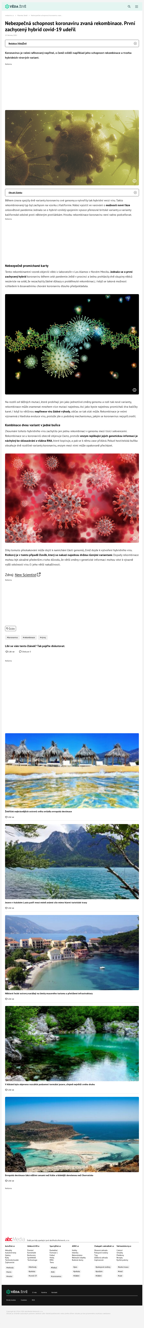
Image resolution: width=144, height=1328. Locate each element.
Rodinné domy (77, 1260)
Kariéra (44, 1292)
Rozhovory (31, 1255)
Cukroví (119, 1250)
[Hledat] (129, 6)
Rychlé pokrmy (122, 1260)
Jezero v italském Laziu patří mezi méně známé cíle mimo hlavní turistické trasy (46, 902)
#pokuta (32, 1271)
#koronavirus (12, 637)
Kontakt (54, 1292)
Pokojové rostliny (101, 1253)
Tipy (96, 1255)
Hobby (74, 1250)
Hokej (52, 1257)
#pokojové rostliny (103, 1267)
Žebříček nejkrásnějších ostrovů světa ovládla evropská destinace (38, 811)
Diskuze (26, 652)
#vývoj (43, 637)
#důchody (32, 1267)
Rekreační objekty (79, 1257)
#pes (75, 1267)
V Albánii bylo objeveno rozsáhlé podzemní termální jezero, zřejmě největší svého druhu (50, 1084)
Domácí (30, 1250)
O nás (34, 1292)
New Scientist (25, 574)
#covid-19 (33, 1276)
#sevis (8, 1272)
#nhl (53, 1272)
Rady (7, 1257)
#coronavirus (56, 1276)
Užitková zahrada (101, 1257)
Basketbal (54, 1250)
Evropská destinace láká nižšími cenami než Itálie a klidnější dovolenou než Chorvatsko (49, 1175)
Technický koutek (12, 1260)
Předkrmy (120, 1255)
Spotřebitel (31, 1257)
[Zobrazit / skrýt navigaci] (136, 6)
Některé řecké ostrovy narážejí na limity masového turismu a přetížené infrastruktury (49, 993)
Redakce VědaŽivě (18, 43)
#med (120, 1271)
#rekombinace (29, 637)
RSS (33, 1300)
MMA (52, 1260)
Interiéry (75, 1253)
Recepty (120, 1257)
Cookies (24, 1300)
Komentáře (31, 1253)
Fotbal (52, 1255)
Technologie (32, 1260)
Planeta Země (22, 15)
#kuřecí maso (123, 1267)
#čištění (76, 1276)
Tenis (52, 1262)
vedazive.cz (9, 15)
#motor (9, 1276)
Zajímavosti (9, 1262)
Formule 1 (54, 1253)
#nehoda (10, 1267)
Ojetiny (8, 1255)
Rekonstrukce (77, 1255)
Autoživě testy (10, 1253)
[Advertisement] (72, 84)
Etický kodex (11, 1300)
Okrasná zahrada (100, 1250)
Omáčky (120, 1253)
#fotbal (54, 1267)
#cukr (120, 1276)
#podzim (99, 1271)
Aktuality (8, 1250)
